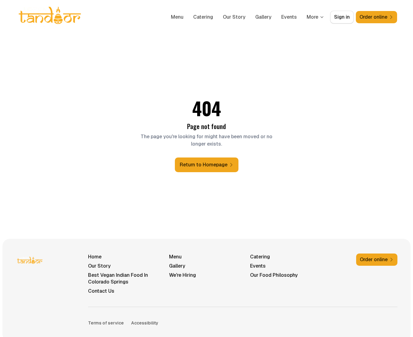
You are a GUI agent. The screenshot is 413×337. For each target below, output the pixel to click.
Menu (177, 17)
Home (94, 257)
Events (289, 17)
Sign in (342, 17)
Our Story (234, 17)
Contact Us (101, 291)
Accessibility (144, 323)
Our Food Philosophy (274, 275)
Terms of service (106, 323)
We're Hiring (182, 275)
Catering (203, 17)
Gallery (263, 17)
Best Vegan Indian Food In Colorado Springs (118, 278)
